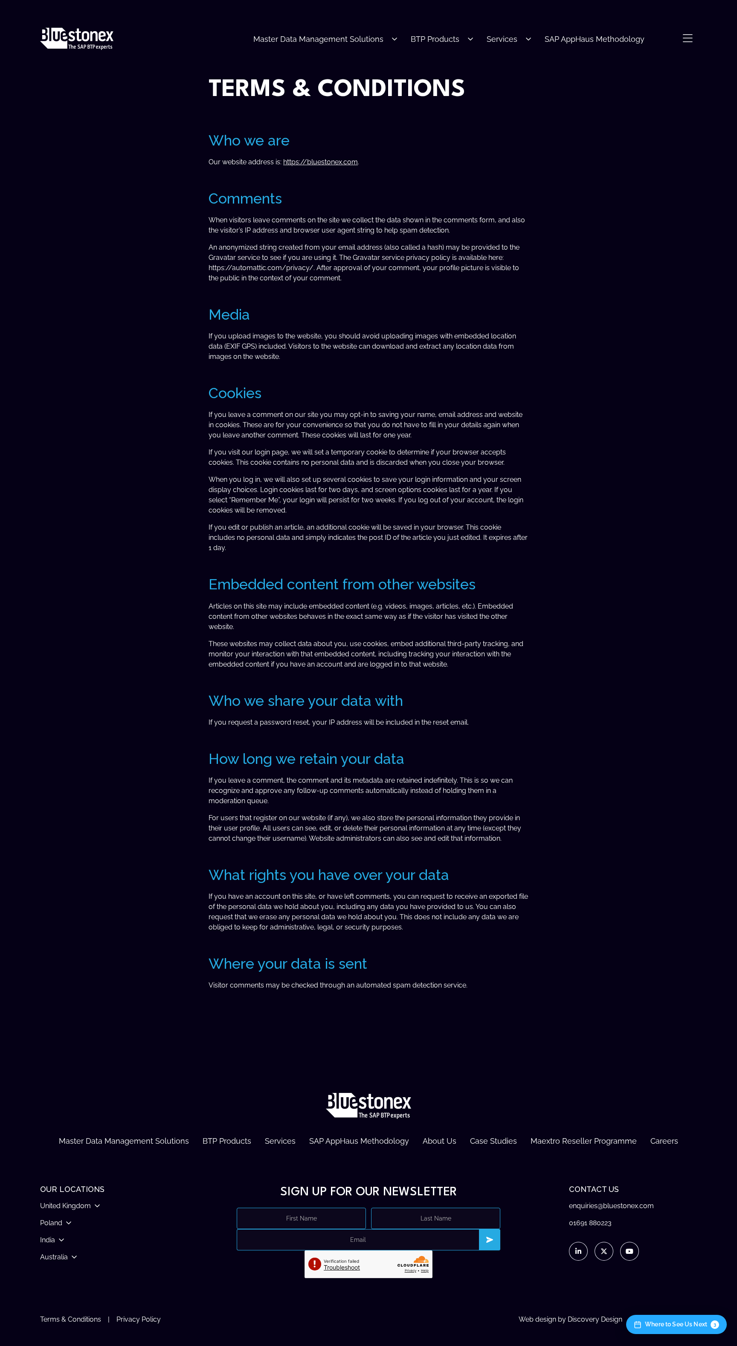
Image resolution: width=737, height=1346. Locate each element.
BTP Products (435, 39)
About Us (439, 1140)
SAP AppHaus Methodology (594, 39)
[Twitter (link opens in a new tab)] (604, 1251)
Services (502, 39)
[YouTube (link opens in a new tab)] (629, 1251)
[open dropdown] (394, 39)
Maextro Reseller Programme (584, 1140)
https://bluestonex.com (320, 162)
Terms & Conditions (70, 1319)
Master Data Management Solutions (318, 39)
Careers (664, 1140)
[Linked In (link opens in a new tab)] (578, 1251)
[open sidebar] (687, 38)
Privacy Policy (138, 1319)
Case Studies (493, 1140)
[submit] (489, 1239)
